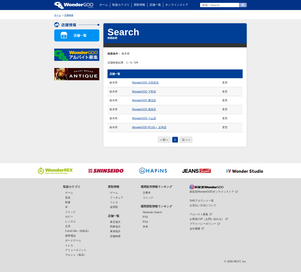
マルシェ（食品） (75, 254)
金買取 (114, 206)
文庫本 (147, 192)
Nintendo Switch (152, 212)
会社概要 (195, 228)
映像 (67, 202)
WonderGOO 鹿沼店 (144, 100)
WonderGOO (73, 5)
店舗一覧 (155, 4)
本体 (145, 226)
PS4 (145, 221)
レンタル (70, 221)
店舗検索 (115, 236)
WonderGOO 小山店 (144, 118)
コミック (70, 211)
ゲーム (69, 192)
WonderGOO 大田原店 (145, 82)
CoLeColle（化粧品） (78, 230)
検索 (243, 5)
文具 (67, 226)
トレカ (69, 245)
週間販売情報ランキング (156, 186)
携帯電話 (70, 235)
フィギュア (116, 197)
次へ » (186, 139)
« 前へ (164, 139)
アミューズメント (75, 250)
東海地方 (115, 231)
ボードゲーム (73, 240)
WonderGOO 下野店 (144, 91)
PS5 (145, 216)
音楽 (67, 197)
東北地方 (115, 221)
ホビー (69, 216)
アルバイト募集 (199, 214)
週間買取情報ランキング (156, 206)
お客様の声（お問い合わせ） (207, 219)
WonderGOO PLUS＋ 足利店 (149, 127)
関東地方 (115, 226)
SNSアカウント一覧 (202, 200)
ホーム (103, 4)
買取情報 (139, 4)
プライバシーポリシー (203, 223)
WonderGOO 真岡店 (144, 109)
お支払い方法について (203, 205)
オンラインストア (176, 4)
